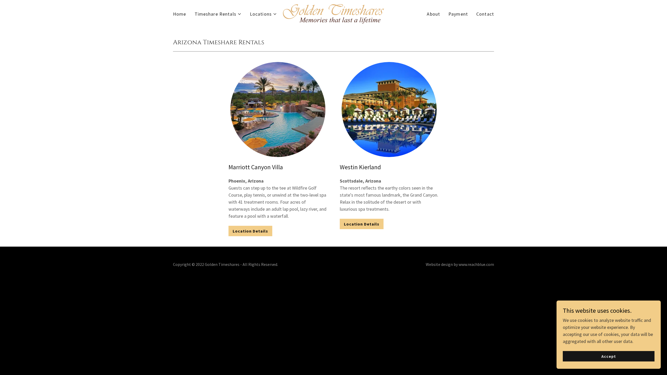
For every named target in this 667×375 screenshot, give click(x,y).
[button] (218, 13)
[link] (333, 13)
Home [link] (179, 14)
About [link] (433, 14)
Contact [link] (485, 14)
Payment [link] (458, 14)
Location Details (250, 231)
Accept (608, 356)
